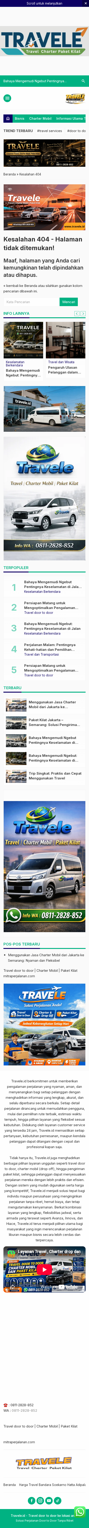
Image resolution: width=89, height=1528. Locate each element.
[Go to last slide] (76, 313)
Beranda (9, 1485)
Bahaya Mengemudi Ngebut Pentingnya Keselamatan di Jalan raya (52, 587)
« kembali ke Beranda (20, 285)
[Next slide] (83, 313)
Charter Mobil (40, 118)
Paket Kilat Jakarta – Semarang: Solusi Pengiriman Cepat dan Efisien (54, 725)
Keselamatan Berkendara (42, 591)
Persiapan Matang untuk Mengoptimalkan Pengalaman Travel (49, 608)
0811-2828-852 (22, 1405)
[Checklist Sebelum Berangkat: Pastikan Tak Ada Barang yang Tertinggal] (23, 340)
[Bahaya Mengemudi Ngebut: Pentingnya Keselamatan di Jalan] (16, 758)
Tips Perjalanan (17, 362)
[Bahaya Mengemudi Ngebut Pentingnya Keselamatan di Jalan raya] (16, 740)
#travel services (49, 131)
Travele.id (18, 1081)
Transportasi (57, 362)
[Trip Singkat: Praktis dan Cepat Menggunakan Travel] (16, 776)
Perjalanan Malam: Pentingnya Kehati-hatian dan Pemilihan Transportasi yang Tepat (50, 650)
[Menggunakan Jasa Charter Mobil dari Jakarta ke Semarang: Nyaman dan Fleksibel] (16, 705)
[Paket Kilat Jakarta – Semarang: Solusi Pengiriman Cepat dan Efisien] (16, 722)
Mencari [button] (68, 302)
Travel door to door (38, 612)
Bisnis (19, 118)
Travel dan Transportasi (41, 654)
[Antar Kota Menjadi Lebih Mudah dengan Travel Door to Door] (65, 340)
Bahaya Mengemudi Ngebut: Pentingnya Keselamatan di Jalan (53, 760)
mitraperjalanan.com (19, 976)
